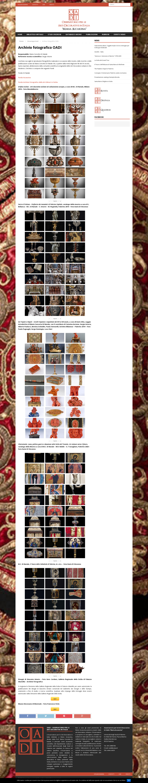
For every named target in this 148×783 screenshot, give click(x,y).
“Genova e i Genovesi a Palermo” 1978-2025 (107, 56)
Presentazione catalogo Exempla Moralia (107, 77)
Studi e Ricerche (54, 34)
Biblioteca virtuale (35, 34)
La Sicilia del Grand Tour (101, 60)
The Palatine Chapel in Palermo (104, 69)
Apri (55, 699)
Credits (51, 4)
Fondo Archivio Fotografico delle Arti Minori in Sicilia (38, 82)
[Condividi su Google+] (82, 716)
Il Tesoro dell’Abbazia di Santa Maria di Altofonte (109, 64)
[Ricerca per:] (119, 4)
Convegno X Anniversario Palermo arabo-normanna (110, 73)
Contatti (35, 4)
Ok (129, 780)
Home (20, 34)
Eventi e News (119, 34)
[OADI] (74, 19)
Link (43, 4)
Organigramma (23, 4)
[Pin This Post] (64, 716)
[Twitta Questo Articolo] (46, 716)
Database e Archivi (73, 34)
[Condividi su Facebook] (27, 716)
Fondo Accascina (24, 77)
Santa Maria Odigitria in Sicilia (103, 81)
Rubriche (105, 34)
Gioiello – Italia (98, 52)
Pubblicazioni (92, 34)
